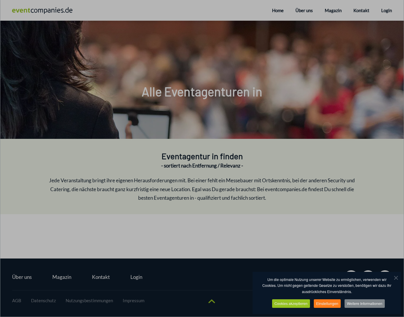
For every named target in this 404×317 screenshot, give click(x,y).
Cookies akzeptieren (291, 303)
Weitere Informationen (364, 303)
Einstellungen (327, 303)
